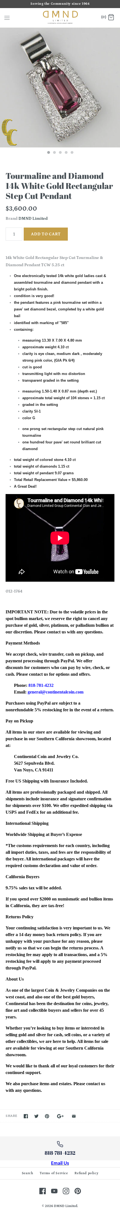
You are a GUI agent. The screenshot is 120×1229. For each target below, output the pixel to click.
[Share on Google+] (60, 1116)
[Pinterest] (78, 1191)
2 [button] (54, 153)
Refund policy (86, 1173)
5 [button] (72, 153)
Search (27, 1173)
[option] (60, 87)
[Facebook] (42, 1191)
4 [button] (66, 153)
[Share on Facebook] (26, 1116)
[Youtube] (54, 1191)
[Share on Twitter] (36, 1116)
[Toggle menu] (7, 17)
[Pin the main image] (47, 1116)
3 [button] (60, 153)
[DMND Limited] (60, 18)
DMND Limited (33, 218)
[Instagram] (66, 1191)
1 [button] (48, 153)
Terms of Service (54, 1173)
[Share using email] (74, 1116)
